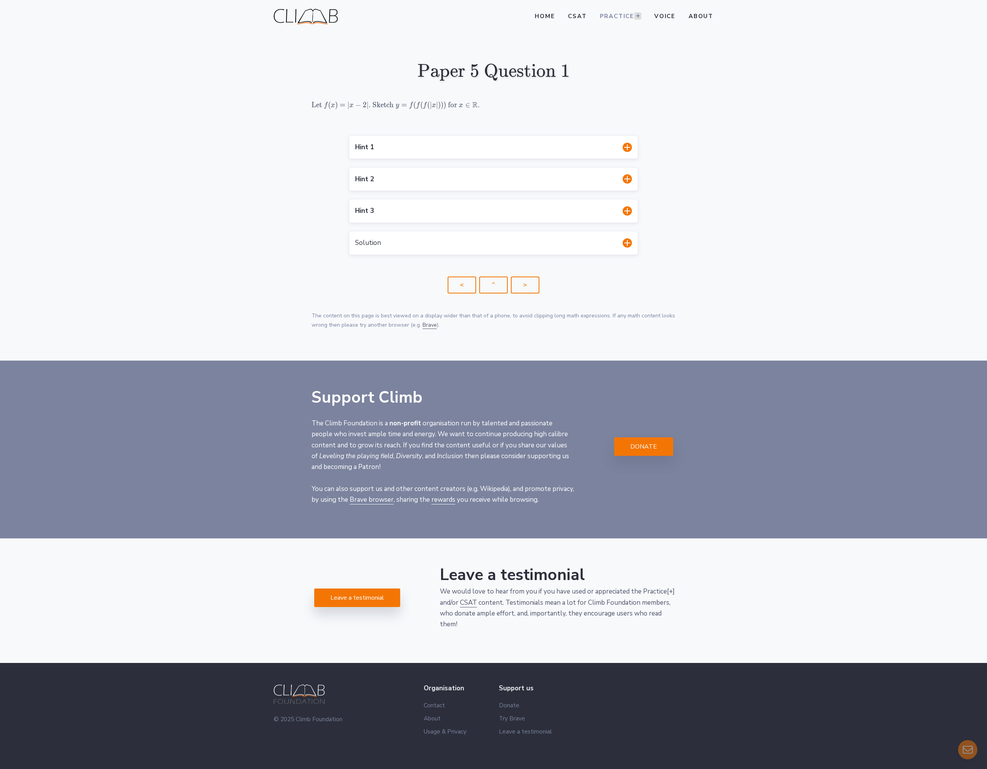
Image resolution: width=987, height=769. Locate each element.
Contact (434, 705)
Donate (509, 705)
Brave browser (372, 499)
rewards (443, 499)
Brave (430, 325)
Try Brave (512, 718)
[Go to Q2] (525, 285)
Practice (617, 16)
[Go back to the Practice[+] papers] (462, 285)
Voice (664, 16)
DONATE (643, 446)
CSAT (577, 16)
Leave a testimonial (357, 598)
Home (545, 16)
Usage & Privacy (445, 731)
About (701, 16)
